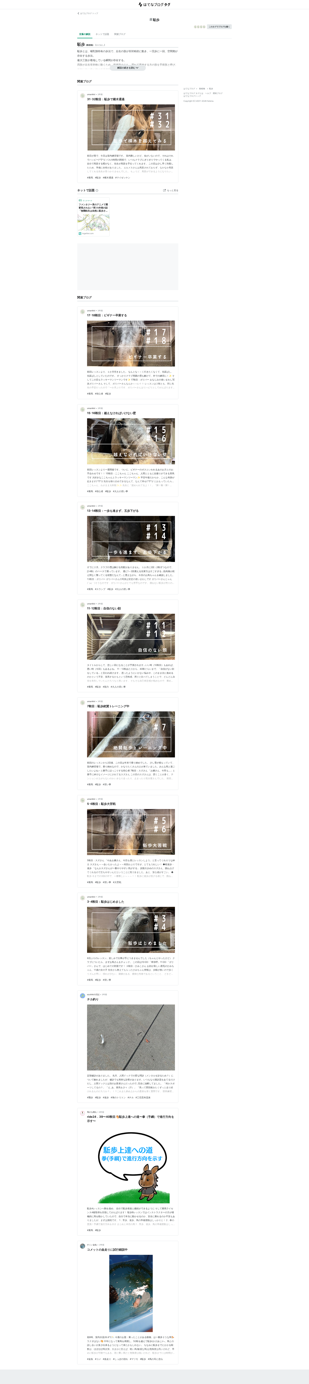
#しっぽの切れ (120, 1359)
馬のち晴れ (92, 1112)
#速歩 (106, 1097)
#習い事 (107, 784)
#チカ (131, 1097)
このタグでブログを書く (219, 26)
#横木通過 (108, 177)
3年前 (100, 310)
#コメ (98, 1359)
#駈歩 (98, 177)
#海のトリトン (118, 1097)
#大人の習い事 (120, 491)
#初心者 (99, 393)
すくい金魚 (92, 1245)
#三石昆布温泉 (143, 1097)
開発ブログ (218, 93)
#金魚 (90, 1359)
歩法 (108, 51)
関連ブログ (120, 34)
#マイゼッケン (122, 177)
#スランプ (100, 589)
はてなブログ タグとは (193, 93)
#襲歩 (90, 1097)
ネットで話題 (102, 34)
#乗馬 (90, 177)
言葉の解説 (84, 34)
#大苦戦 (117, 882)
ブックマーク (85, 200)
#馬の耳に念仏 (155, 1359)
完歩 (154, 51)
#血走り (107, 1359)
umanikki (91, 94)
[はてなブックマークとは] (97, 190)
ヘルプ (208, 93)
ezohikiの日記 (93, 994)
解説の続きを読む (126, 67)
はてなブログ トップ (89, 13)
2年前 (100, 94)
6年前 (101, 1112)
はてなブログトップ (192, 96)
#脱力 (106, 686)
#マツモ (134, 1359)
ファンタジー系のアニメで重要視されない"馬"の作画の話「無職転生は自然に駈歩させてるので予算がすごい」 (93, 208)
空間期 (171, 51)
